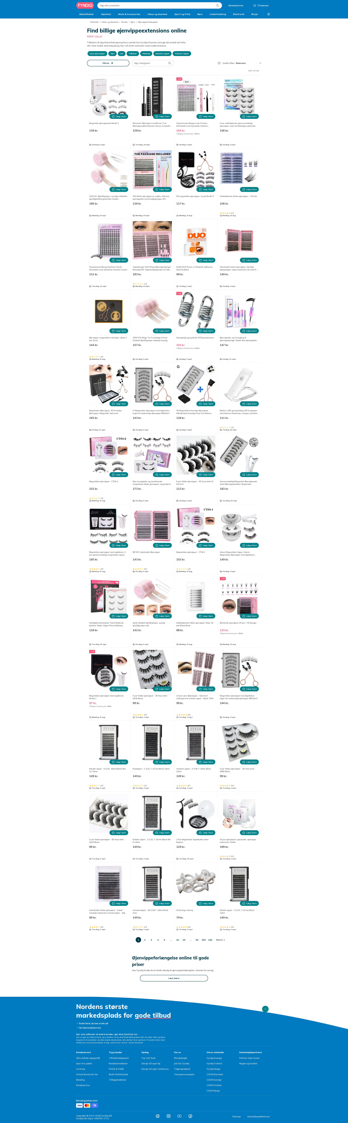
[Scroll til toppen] (265, 1009)
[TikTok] (157, 1116)
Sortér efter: (229, 63)
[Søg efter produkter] (217, 5)
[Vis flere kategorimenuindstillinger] (268, 14)
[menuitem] (86, 14)
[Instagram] (168, 1116)
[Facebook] (190, 1116)
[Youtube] (179, 1116)
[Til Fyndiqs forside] (85, 5)
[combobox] (159, 5)
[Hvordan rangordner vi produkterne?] (219, 63)
